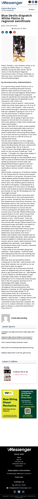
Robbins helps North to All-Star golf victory (16, 353)
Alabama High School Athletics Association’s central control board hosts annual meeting (16, 338)
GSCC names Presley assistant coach (14, 342)
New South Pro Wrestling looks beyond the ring (17, 347)
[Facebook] (33, 2)
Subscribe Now (8, 8)
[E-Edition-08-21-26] (7, 374)
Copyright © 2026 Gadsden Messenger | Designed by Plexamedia (19, 496)
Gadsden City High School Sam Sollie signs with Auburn (17, 332)
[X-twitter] (29, 2)
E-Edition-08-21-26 (20, 372)
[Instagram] (36, 2)
